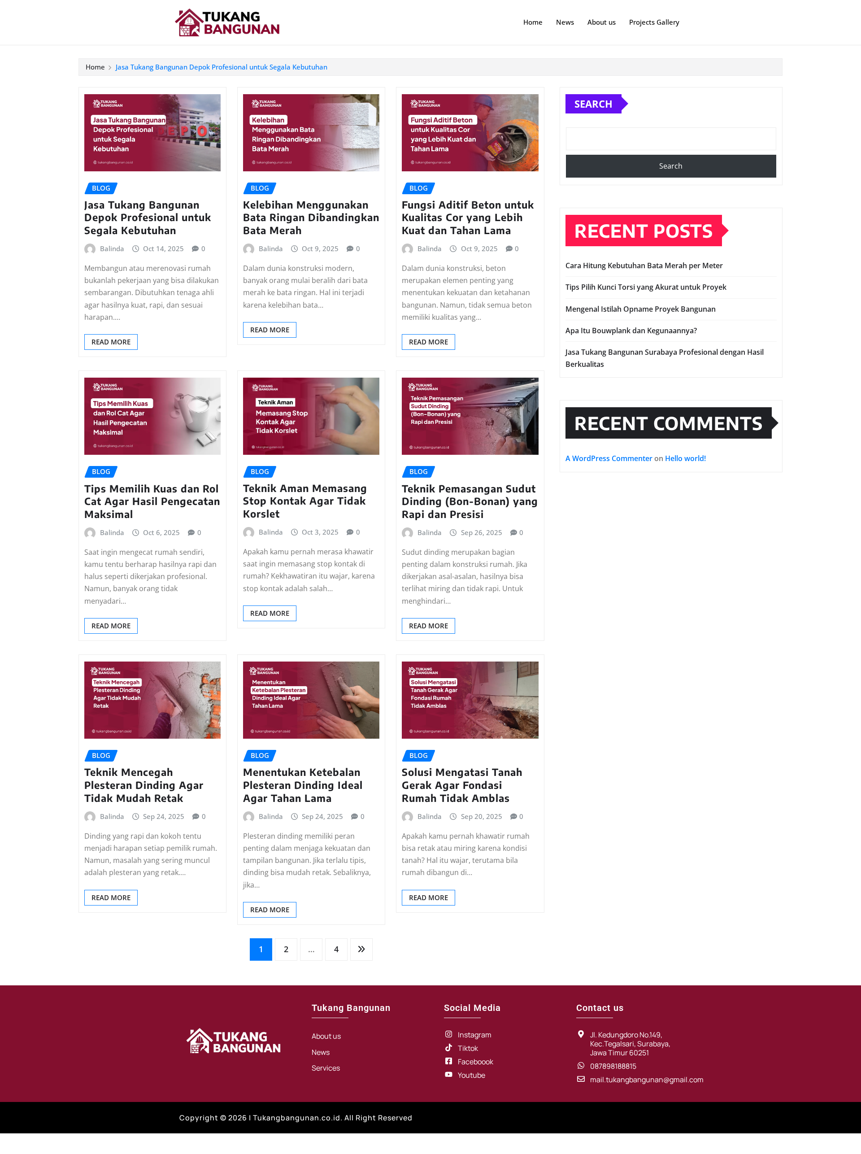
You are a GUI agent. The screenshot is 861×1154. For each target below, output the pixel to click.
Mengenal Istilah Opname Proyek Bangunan (640, 309)
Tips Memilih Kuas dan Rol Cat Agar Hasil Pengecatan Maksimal (152, 501)
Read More (110, 341)
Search (593, 103)
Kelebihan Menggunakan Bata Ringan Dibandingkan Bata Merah (311, 217)
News (565, 21)
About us (601, 21)
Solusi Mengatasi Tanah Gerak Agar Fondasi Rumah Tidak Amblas (462, 785)
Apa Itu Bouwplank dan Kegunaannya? (631, 330)
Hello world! (685, 458)
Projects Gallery (654, 21)
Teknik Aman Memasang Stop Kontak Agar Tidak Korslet (305, 501)
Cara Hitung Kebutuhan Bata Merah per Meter (644, 265)
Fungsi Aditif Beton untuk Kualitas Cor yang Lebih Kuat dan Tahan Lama (468, 217)
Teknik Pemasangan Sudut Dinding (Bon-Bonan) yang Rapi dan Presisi (470, 501)
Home (533, 21)
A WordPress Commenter (608, 458)
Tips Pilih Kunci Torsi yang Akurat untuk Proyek (645, 287)
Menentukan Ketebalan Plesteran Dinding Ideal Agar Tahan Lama (303, 785)
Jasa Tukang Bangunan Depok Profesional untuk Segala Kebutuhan (221, 66)
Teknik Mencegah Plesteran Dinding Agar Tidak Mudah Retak (144, 785)
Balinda (112, 248)
